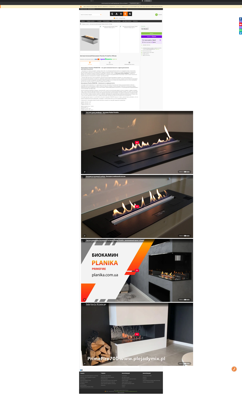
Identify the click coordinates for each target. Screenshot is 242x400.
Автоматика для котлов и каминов (108, 382)
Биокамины (82, 383)
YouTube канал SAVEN (147, 375)
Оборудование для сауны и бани (86, 386)
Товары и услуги (90, 21)
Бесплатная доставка (147, 50)
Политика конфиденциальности (131, 391)
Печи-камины (83, 378)
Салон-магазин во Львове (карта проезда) (151, 380)
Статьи (123, 386)
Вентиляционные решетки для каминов (109, 380)
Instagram (145, 378)
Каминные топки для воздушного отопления (89, 375)
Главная (83, 21)
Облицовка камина (84, 382)
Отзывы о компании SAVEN (148, 382)
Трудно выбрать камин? (127, 382)
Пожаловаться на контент (119, 391)
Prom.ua (126, 390)
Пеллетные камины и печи (85, 380)
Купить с (149, 36)
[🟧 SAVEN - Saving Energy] (121, 14)
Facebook (144, 377)
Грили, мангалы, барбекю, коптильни (108, 383)
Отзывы (99, 21)
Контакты (135, 21)
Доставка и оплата (127, 21)
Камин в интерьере (116, 21)
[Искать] (101, 14)
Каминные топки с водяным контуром (87, 377)
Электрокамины (83, 385)
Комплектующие (104, 378)
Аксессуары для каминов (106, 375)
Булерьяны (103, 385)
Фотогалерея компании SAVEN (128, 383)
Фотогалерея (106, 21)
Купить (151, 33)
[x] (81, 370)
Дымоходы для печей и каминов (107, 377)
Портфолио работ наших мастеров (129, 378)
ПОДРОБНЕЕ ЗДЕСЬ (134, 3)
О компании (124, 375)
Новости (123, 385)
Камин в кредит (125, 380)
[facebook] (80, 370)
